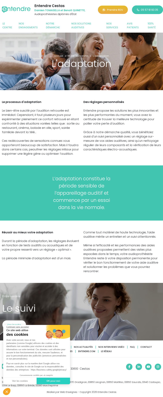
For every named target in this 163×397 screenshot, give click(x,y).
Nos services (112, 25)
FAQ (132, 347)
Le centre (7, 25)
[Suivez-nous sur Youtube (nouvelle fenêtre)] (148, 367)
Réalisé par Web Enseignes (62, 392)
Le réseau (106, 351)
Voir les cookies (20, 381)
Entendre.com (86, 351)
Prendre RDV (115, 10)
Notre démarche (53, 25)
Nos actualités (83, 347)
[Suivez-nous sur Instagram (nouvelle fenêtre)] (158, 367)
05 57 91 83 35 (149, 10)
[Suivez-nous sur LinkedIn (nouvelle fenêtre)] (139, 367)
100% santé (152, 25)
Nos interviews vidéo (111, 347)
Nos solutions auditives (81, 25)
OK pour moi (53, 381)
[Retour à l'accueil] (16, 9)
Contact (146, 347)
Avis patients (133, 25)
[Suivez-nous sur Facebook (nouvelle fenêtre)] (129, 367)
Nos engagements (28, 25)
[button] (7, 391)
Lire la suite (14, 325)
